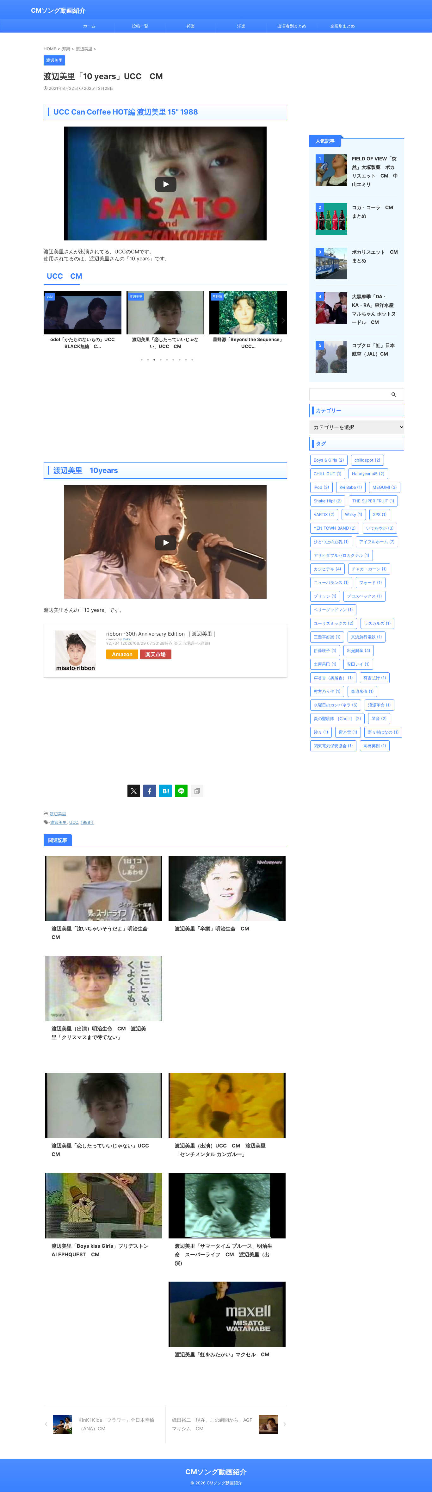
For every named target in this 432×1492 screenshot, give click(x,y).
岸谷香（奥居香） (333, 677)
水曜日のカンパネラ (336, 704)
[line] (181, 791)
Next (281, 320)
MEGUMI (385, 487)
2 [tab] (148, 360)
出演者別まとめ (291, 25)
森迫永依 (362, 691)
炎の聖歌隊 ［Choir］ (337, 718)
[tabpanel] (82, 322)
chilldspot (367, 460)
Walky (353, 514)
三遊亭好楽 (327, 636)
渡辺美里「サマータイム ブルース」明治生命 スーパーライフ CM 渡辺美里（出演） (223, 1254)
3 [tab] (154, 360)
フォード (370, 582)
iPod (321, 487)
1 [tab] (142, 360)
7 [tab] (179, 360)
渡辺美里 (58, 813)
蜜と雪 (348, 732)
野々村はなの (383, 732)
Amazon (122, 654)
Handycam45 (368, 473)
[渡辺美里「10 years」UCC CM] (165, 791)
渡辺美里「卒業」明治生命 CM (212, 928)
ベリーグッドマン (333, 609)
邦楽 (191, 25)
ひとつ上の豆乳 (331, 541)
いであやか (380, 528)
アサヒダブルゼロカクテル (341, 555)
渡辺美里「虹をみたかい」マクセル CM (225, 1354)
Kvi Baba (351, 487)
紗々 (321, 732)
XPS (380, 514)
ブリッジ (325, 596)
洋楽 (241, 25)
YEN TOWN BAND (335, 528)
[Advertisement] (165, 411)
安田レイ (358, 664)
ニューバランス (331, 582)
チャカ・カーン (369, 568)
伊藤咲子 (325, 650)
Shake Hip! (328, 500)
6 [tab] (173, 360)
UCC (73, 822)
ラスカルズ (377, 623)
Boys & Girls (329, 460)
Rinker (127, 639)
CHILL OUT (328, 473)
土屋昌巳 (325, 664)
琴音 (379, 718)
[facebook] (149, 791)
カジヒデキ (327, 568)
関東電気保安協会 (333, 745)
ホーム (89, 25)
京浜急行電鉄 (366, 636)
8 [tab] (186, 360)
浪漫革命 (379, 704)
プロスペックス (364, 596)
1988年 (87, 822)
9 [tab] (192, 360)
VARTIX (324, 514)
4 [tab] (160, 360)
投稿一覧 (140, 25)
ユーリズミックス (334, 623)
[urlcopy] (197, 791)
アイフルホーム (377, 541)
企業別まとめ (342, 25)
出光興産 (358, 650)
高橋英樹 (374, 745)
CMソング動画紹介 (58, 10)
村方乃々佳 (327, 691)
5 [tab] (167, 360)
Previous (49, 320)
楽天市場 (155, 654)
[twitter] (133, 791)
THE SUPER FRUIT (373, 500)
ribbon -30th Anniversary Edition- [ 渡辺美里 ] (161, 634)
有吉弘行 (374, 677)
